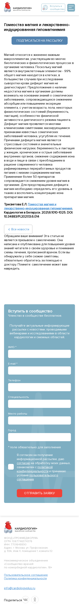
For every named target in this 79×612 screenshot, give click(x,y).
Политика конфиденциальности (25, 578)
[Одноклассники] (34, 599)
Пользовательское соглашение (26, 575)
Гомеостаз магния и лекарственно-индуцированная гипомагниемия (38, 206)
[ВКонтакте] (25, 599)
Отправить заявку (39, 493)
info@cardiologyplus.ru (19, 588)
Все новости (20, 229)
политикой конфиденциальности (35, 469)
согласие (23, 463)
